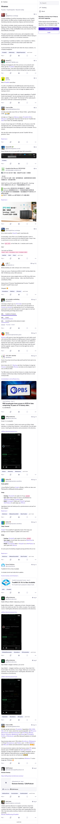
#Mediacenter (15, 734)
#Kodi (22, 734)
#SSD (33, 729)
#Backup (16, 117)
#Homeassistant (15, 732)
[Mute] (6, 467)
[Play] (3, 467)
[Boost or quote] (10, 56)
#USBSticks (32, 743)
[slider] (11, 465)
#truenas (3, 307)
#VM (30, 117)
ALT (34, 156)
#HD (2, 731)
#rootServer (25, 741)
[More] (35, 56)
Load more (19, 822)
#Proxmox (4, 119)
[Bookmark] (27, 56)
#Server (3, 734)
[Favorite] (19, 56)
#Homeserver (5, 732)
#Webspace (32, 741)
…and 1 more (20, 255)
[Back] (1, 2)
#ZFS (2, 120)
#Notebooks (10, 736)
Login (48, 32)
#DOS (21, 750)
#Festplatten (19, 729)
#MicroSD (6, 744)
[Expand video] (16, 467)
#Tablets (19, 743)
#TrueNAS (25, 117)
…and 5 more (25, 291)
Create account (49, 29)
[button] (11, 451)
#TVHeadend (30, 734)
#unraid (10, 307)
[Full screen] (19, 467)
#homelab (18, 304)
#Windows (28, 750)
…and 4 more (29, 52)
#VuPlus (3, 736)
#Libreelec (8, 734)
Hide (34, 154)
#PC (30, 748)
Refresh (3, 324)
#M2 (30, 729)
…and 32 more (32, 793)
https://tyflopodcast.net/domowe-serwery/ (12, 776)
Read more (4, 139)
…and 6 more (25, 471)
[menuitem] (11, 451)
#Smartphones (10, 743)
